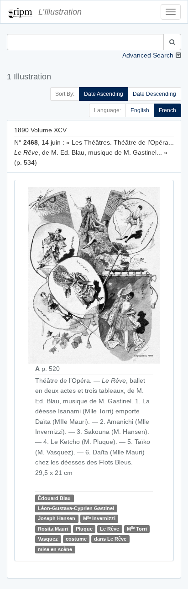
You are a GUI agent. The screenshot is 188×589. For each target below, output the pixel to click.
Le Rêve (109, 529)
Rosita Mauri (53, 529)
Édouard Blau (54, 498)
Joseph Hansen (56, 518)
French (167, 110)
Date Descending (154, 94)
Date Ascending (103, 94)
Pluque (84, 529)
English (140, 110)
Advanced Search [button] (147, 55)
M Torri (137, 529)
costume (76, 539)
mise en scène (55, 549)
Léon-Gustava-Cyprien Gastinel (76, 508)
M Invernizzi (99, 518)
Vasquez (48, 539)
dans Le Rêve (110, 539)
